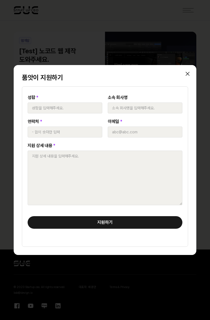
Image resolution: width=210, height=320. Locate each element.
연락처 (35, 121)
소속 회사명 (117, 97)
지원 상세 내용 (42, 145)
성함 (33, 97)
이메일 (115, 121)
